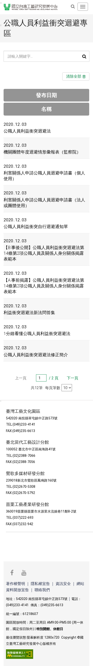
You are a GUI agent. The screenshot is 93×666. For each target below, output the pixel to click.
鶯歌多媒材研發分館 (26, 473)
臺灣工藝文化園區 (23, 411)
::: (1, 3)
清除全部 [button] (73, 76)
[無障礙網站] (19, 654)
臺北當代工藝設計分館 (28, 442)
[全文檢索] (73, 6)
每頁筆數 (52, 388)
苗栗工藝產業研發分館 (28, 504)
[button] (84, 56)
